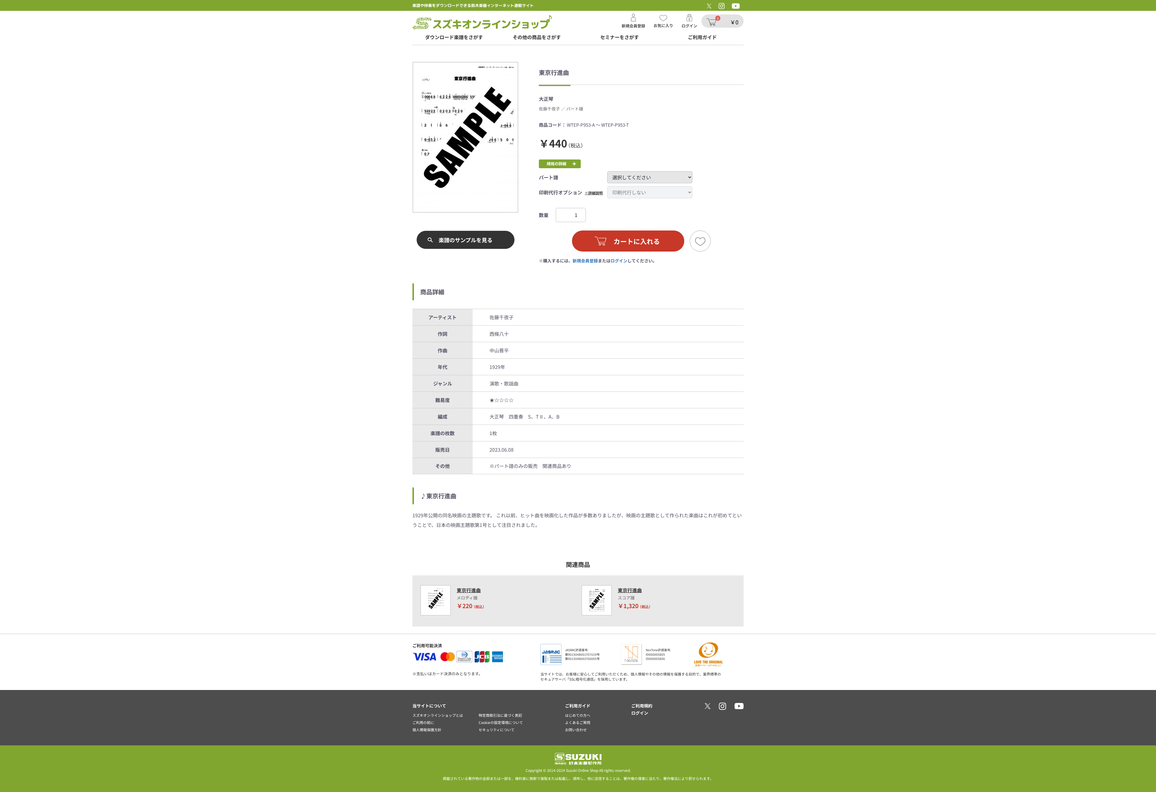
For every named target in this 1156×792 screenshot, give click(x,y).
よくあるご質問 (577, 722)
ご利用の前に (423, 722)
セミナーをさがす (619, 37)
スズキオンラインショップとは (437, 715)
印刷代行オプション (560, 192)
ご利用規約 (641, 706)
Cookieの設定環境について (501, 722)
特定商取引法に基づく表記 (500, 715)
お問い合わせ (576, 729)
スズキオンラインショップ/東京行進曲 (482, 22)
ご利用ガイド (702, 37)
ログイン (619, 261)
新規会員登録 (585, 261)
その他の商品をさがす (537, 37)
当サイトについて (429, 706)
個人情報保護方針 (426, 729)
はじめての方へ (577, 715)
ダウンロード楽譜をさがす (454, 37)
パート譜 (548, 177)
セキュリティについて (496, 729)
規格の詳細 (556, 163)
